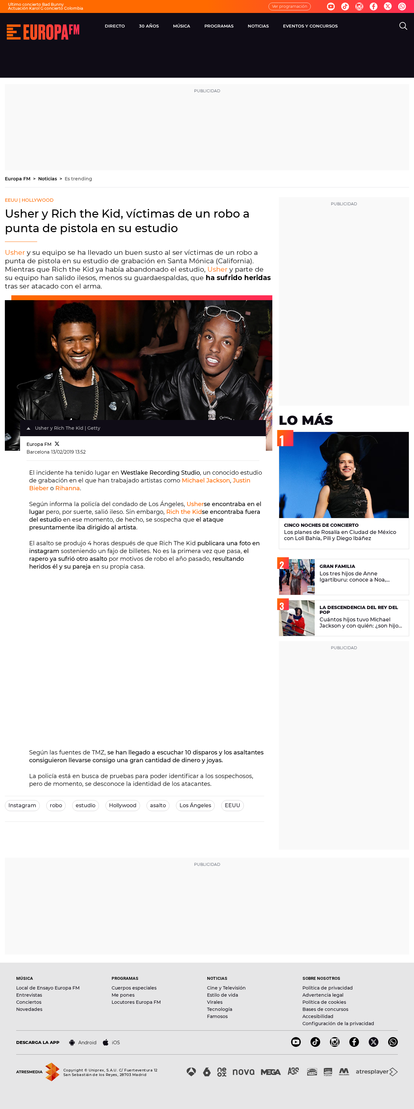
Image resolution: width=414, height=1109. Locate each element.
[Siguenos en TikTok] (315, 1045)
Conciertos (28, 1002)
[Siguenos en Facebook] (373, 6)
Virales (215, 1002)
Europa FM (18, 179)
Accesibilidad (317, 1016)
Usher (15, 252)
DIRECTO (115, 25)
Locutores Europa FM (136, 1002)
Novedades (29, 1009)
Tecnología (219, 1009)
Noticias (48, 179)
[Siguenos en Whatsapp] (402, 6)
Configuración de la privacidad (338, 1023)
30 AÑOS (149, 25)
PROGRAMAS (219, 25)
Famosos (217, 1016)
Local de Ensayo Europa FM (48, 988)
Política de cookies (324, 1002)
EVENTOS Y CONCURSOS (310, 25)
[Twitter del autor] (57, 444)
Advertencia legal (322, 995)
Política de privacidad (327, 988)
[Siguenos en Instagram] (359, 6)
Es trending (78, 179)
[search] (403, 26)
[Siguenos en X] (373, 1045)
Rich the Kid (184, 511)
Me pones (123, 995)
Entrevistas (29, 995)
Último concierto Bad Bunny (36, 4)
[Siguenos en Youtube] (331, 6)
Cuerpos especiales (134, 988)
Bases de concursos (325, 1009)
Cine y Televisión (226, 988)
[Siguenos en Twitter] (388, 6)
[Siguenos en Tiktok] (345, 6)
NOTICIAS (258, 25)
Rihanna (67, 488)
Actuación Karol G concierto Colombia (45, 8)
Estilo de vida (222, 995)
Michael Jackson (206, 480)
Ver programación (289, 6)
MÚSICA (181, 25)
